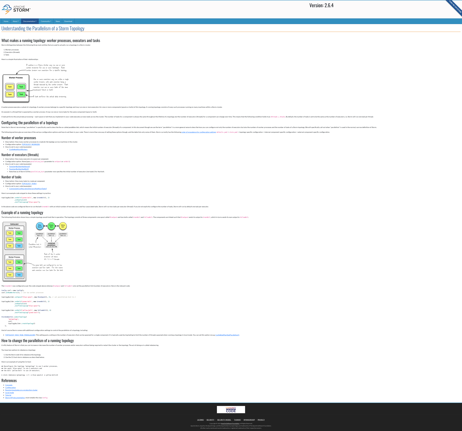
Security (210, 420)
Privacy (261, 420)
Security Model (224, 420)
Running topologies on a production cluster (21, 390)
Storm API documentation (15, 398)
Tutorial (8, 395)
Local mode (9, 393)
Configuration (10, 387)
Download (68, 21)
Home (6, 21)
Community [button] (45, 21)
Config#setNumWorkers (18, 149)
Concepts (8, 385)
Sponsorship (249, 420)
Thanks (237, 420)
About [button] (15, 21)
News (58, 21)
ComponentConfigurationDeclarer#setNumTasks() (28, 189)
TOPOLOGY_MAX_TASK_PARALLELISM (20, 335)
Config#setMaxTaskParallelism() (227, 335)
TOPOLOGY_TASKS (29, 184)
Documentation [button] (29, 21)
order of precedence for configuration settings (198, 132)
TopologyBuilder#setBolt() (19, 169)
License (200, 420)
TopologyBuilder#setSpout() (19, 166)
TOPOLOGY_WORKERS (31, 144)
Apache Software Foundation (230, 423)
